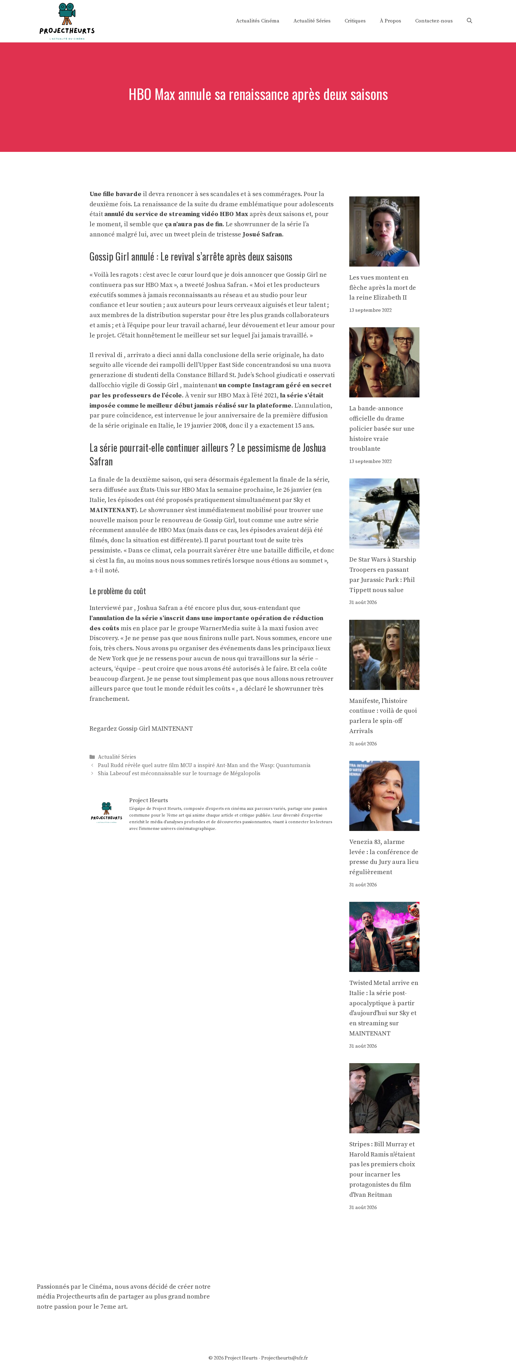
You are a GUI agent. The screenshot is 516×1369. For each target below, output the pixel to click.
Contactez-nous (434, 21)
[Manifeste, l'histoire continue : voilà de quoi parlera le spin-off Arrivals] (384, 684)
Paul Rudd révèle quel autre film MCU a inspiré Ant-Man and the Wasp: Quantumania (204, 765)
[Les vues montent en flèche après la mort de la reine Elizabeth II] (384, 261)
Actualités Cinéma (257, 21)
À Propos (390, 21)
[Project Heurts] (67, 20)
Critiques (355, 21)
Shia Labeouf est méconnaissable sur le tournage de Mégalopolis (179, 773)
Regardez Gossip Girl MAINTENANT (141, 729)
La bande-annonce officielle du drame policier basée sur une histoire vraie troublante (382, 428)
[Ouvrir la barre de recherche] (469, 21)
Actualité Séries (312, 21)
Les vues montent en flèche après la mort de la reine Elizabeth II (382, 288)
